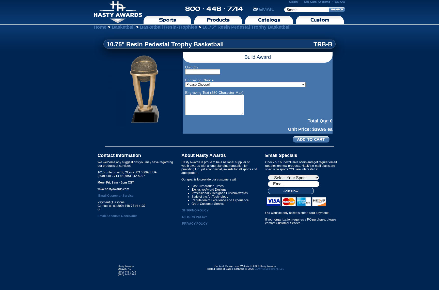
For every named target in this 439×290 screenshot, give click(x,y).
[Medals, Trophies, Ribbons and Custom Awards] (118, 12)
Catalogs (269, 20)
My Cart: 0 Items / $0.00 (324, 2)
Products (218, 20)
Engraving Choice (199, 80)
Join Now (291, 191)
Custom (319, 20)
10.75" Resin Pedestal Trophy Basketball (246, 27)
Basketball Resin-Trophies (168, 27)
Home (100, 27)
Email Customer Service (116, 195)
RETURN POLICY (194, 217)
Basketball (123, 27)
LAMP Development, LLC (269, 268)
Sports (167, 20)
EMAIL (266, 9)
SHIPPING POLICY (195, 210)
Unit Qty (191, 67)
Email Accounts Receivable (117, 216)
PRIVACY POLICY (195, 223)
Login (293, 2)
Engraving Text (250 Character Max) (214, 92)
